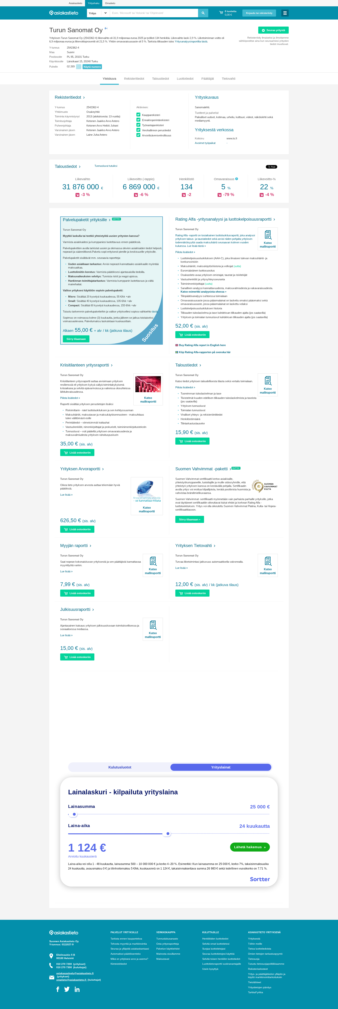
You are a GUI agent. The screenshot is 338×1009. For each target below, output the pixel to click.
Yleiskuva (109, 78)
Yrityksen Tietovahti (193, 545)
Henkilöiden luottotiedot (215, 938)
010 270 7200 (70, 964)
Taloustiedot (160, 78)
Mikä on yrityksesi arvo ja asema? (129, 958)
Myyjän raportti (74, 545)
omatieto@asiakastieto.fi (71, 979)
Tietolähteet (254, 982)
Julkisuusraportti (75, 609)
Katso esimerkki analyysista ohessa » (203, 291)
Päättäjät (207, 78)
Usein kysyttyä (210, 968)
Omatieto (110, 3)
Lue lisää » (66, 494)
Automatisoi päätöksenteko (126, 953)
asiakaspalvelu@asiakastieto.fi (75, 973)
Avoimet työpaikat (205, 142)
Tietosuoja (253, 958)
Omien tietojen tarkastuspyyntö (265, 953)
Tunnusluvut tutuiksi (106, 165)
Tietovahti (228, 78)
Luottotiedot (185, 78)
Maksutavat (162, 958)
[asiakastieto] (68, 13)
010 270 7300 (71, 967)
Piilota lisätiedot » (185, 252)
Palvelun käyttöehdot (168, 948)
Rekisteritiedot (134, 78)
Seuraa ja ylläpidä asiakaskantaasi (130, 948)
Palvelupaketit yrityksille (85, 219)
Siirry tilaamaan (76, 338)
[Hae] (203, 13)
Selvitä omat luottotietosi (215, 943)
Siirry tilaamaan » (189, 519)
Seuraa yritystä (276, 30)
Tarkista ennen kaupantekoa (126, 938)
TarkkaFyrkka (255, 992)
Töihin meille (255, 943)
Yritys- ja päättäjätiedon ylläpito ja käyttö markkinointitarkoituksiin (266, 976)
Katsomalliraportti (268, 244)
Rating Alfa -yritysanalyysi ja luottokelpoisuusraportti (223, 219)
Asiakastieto (75, 3)
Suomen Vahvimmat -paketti (201, 468)
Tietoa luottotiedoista (259, 948)
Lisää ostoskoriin (195, 334)
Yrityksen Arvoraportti (80, 468)
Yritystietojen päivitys (259, 987)
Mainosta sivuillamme (168, 953)
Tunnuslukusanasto (167, 938)
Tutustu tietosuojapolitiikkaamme (266, 963)
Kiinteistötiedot (119, 963)
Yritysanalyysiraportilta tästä (191, 41)
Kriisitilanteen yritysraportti (84, 365)
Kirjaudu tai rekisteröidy (259, 13)
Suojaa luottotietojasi (213, 948)
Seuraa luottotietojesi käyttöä (218, 953)
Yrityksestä (254, 938)
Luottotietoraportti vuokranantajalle (221, 963)
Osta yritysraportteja (167, 943)
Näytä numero (92, 66)
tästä (155, 311)
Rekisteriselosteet (258, 968)
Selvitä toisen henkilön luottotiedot (221, 958)
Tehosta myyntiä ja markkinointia (129, 943)
